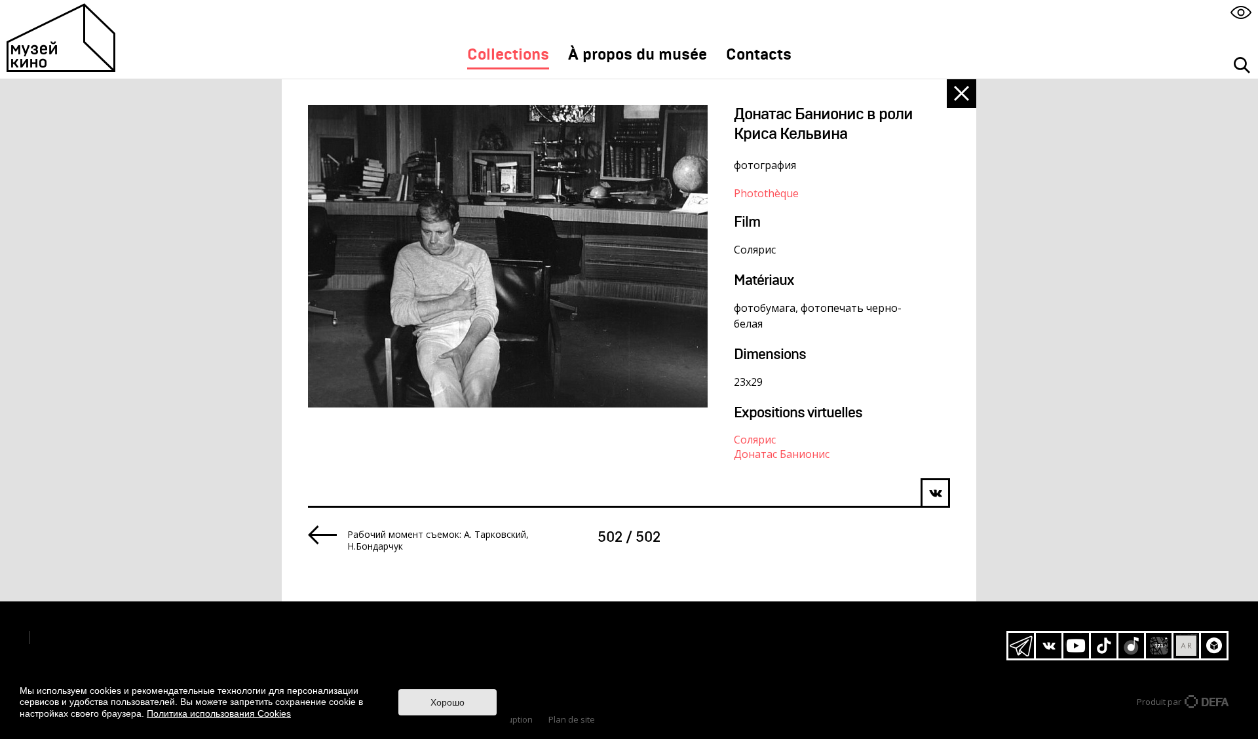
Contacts (758, 55)
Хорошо (447, 702)
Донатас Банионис (781, 454)
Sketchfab (1214, 645)
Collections (508, 55)
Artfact (1186, 645)
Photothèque (766, 193)
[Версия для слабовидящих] (1240, 12)
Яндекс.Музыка (1131, 645)
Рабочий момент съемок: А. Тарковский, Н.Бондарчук (438, 540)
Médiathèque (509, 656)
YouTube (1076, 645)
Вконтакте (1048, 645)
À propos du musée (637, 55)
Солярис (755, 439)
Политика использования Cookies (219, 713)
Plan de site (571, 719)
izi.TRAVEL (1158, 645)
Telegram (1021, 645)
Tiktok (1103, 645)
